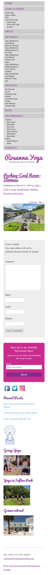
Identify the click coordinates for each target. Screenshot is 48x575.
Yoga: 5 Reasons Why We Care (17, 418)
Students (8, 120)
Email (8, 306)
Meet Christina (12, 131)
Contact (11, 148)
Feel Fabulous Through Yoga (10, 105)
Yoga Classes (14, 9)
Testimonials (14, 116)
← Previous (32, 202)
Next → (42, 202)
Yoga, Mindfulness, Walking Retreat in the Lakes (12, 50)
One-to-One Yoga (11, 20)
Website (8, 318)
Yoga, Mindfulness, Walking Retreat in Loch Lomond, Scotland (12, 68)
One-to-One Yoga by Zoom (13, 26)
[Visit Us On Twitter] (14, 391)
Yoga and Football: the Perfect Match (20, 412)
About (9, 31)
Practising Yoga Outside (10, 95)
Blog (8, 110)
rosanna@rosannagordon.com (18, 558)
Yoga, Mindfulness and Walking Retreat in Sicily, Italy (11, 77)
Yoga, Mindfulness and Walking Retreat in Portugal (12, 43)
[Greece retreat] (18, 538)
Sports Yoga (11, 22)
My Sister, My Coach (10, 90)
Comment (10, 261)
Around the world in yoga (11, 100)
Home (8, 3)
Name (8, 295)
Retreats (11, 37)
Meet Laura (11, 129)
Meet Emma (11, 134)
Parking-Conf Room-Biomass (22, 177)
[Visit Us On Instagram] (22, 391)
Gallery (7, 139)
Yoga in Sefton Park (10, 16)
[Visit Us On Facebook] (7, 391)
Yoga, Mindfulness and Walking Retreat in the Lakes (11, 58)
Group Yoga (9, 13)
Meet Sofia (11, 124)
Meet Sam (10, 127)
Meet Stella (11, 136)
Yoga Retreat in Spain (12, 142)
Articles (11, 85)
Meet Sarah (11, 122)
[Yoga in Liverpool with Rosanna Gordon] (24, 164)
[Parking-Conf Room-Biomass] (24, 230)
